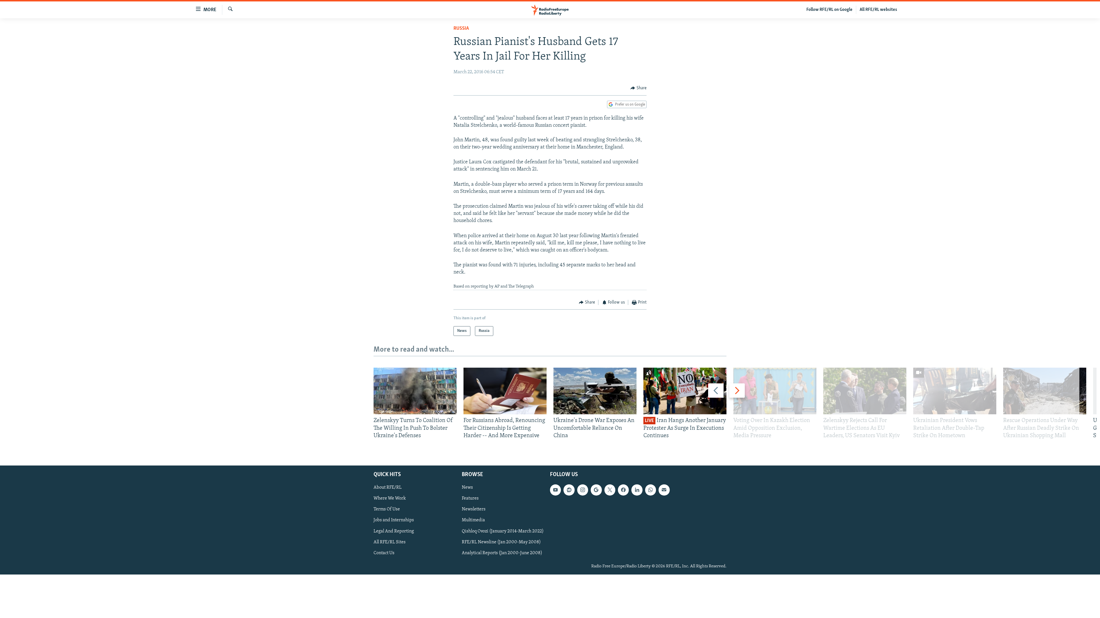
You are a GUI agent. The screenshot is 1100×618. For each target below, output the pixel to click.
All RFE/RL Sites (390, 542)
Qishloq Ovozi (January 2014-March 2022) (503, 531)
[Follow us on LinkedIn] (636, 490)
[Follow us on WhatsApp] (650, 490)
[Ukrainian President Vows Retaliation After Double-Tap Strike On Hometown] (954, 391)
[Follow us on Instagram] (582, 490)
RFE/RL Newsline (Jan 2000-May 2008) (501, 542)
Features (470, 498)
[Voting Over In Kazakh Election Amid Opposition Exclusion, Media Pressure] (774, 391)
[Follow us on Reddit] (568, 490)
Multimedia (473, 520)
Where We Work (390, 498)
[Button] (638, 88)
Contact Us (384, 553)
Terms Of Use (387, 509)
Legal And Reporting (394, 531)
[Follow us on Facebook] (623, 490)
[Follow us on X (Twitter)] (609, 490)
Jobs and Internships (394, 520)
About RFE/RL (388, 488)
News (467, 488)
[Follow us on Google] (596, 490)
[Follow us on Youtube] (555, 490)
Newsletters (474, 509)
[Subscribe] (664, 490)
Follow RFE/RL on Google (829, 9)
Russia (461, 28)
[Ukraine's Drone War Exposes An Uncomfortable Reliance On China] (595, 391)
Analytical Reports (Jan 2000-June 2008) (502, 553)
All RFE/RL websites (878, 9)
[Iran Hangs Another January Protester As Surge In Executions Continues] (684, 391)
